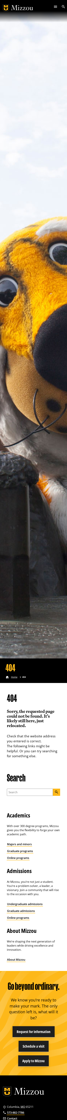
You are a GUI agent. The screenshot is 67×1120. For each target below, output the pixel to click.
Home (14, 677)
